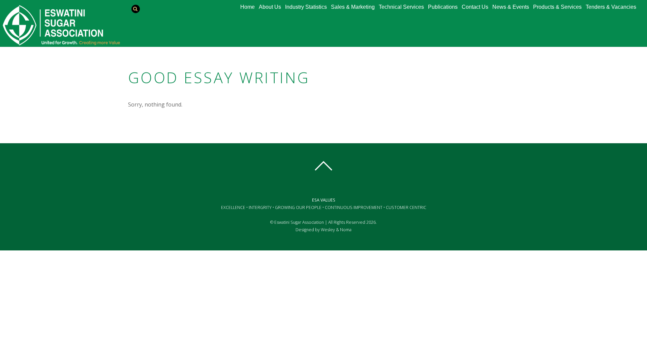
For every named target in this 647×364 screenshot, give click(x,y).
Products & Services (557, 7)
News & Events (510, 7)
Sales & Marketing (353, 7)
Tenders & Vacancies (611, 7)
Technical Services (401, 7)
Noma (345, 230)
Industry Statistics (306, 7)
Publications (443, 7)
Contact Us (475, 7)
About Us (270, 7)
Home (247, 7)
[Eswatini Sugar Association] (61, 42)
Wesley (328, 230)
